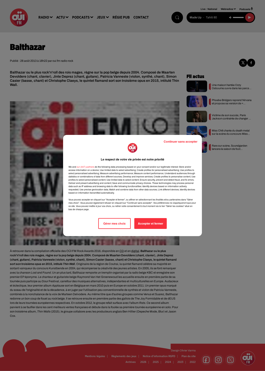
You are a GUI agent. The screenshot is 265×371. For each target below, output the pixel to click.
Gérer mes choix (114, 223)
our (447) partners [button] (85, 166)
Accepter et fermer (150, 223)
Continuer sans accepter (180, 141)
